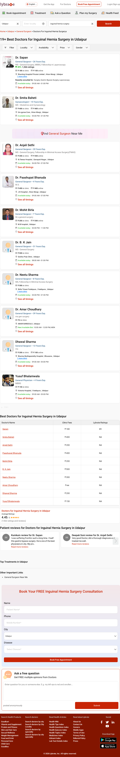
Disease (8, 642)
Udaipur (10, 31)
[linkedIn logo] (113, 723)
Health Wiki (54, 722)
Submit (97, 705)
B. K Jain (6, 469)
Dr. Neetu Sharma (26, 274)
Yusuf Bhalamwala (27, 376)
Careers (76, 727)
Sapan (5, 429)
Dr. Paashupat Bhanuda (30, 177)
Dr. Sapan (21, 57)
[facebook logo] (101, 723)
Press (75, 741)
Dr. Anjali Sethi (24, 145)
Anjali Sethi (7, 445)
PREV (6, 407)
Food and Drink (7, 738)
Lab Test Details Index (58, 741)
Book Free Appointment (89, 4)
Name (7, 603)
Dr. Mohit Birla (24, 210)
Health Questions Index (59, 727)
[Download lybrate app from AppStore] (108, 748)
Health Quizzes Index (58, 730)
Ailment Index (55, 738)
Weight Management (9, 735)
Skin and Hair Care (9, 730)
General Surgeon (23, 31)
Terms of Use (78, 733)
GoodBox (5, 746)
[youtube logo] (107, 727)
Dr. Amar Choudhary (28, 309)
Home (2, 31)
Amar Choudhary (10, 485)
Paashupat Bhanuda (11, 453)
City (6, 629)
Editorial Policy (79, 738)
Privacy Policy (79, 735)
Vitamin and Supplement (11, 724)
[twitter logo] (107, 723)
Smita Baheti (8, 437)
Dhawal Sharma (25, 341)
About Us (77, 722)
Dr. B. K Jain (23, 242)
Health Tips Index (56, 724)
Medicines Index (56, 735)
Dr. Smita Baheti (25, 98)
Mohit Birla (7, 461)
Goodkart (5, 722)
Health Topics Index (57, 733)
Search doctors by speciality (32, 730)
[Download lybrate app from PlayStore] (108, 742)
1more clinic (22, 76)
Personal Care (7, 741)
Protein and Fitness (9, 727)
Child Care (5, 744)
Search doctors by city (34, 722)
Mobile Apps (78, 730)
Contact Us (77, 724)
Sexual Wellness (8, 733)
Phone (7, 616)
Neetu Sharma (9, 477)
